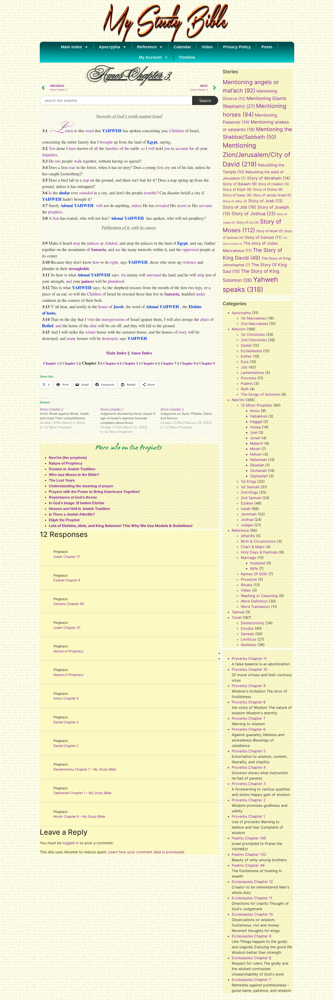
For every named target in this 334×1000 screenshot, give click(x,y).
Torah (237, 617)
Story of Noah (269, 231)
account (181, 148)
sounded (86, 192)
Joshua (247, 519)
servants (205, 205)
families (112, 148)
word (89, 130)
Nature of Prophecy (65, 463)
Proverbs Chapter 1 (248, 816)
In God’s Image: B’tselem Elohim (76, 503)
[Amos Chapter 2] (70, 418)
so (143, 148)
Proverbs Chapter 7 (248, 718)
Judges (247, 525)
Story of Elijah (237, 189)
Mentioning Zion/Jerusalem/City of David (256, 154)
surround (153, 275)
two (58, 161)
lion (160, 167)
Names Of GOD (254, 574)
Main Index (71, 47)
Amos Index (141, 353)
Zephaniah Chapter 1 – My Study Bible (82, 793)
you (166, 148)
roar (72, 167)
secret (182, 205)
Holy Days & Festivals (259, 552)
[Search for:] (116, 100)
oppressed (190, 249)
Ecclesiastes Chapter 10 (252, 914)
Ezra (245, 361)
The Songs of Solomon (260, 394)
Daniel (246, 345)
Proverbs (248, 378)
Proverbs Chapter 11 (249, 658)
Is (50, 192)
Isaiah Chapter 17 (66, 557)
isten (69, 130)
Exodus (247, 628)
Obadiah (257, 465)
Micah (255, 448)
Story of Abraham (268, 178)
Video (207, 47)
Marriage (248, 557)
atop (76, 243)
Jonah (255, 438)
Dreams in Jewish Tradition (72, 469)
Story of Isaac (237, 195)
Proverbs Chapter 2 (249, 800)
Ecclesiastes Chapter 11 (252, 898)
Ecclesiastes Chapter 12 (252, 881)
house (103, 306)
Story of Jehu (235, 201)
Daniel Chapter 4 (66, 722)
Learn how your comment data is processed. (146, 852)
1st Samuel (250, 487)
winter (90, 332)
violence (189, 262)
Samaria (98, 249)
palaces (93, 243)
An (123, 275)
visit (90, 319)
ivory (183, 332)
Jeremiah (249, 514)
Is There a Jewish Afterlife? (72, 514)
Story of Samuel (263, 237)
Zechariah (258, 470)
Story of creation (273, 184)
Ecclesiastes (251, 351)
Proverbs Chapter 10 (249, 669)
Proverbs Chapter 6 (249, 729)
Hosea (255, 427)
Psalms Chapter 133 (249, 854)
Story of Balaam (240, 184)
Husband (257, 563)
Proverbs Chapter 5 (249, 751)
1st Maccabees (253, 318)
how (96, 262)
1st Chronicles (253, 334)
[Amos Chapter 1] (190, 418)
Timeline (187, 57)
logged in (70, 843)
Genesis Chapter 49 (68, 604)
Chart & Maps (252, 546)
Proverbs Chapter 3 (249, 783)
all (96, 148)
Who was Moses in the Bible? (74, 475)
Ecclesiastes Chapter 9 (251, 936)
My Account (150, 57)
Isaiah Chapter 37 (66, 627)
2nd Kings (249, 492)
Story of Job (239, 207)
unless (137, 205)
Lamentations (252, 372)
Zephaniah (259, 476)
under (200, 294)
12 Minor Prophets (256, 405)
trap (86, 180)
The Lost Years (62, 480)
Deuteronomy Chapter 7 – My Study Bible (84, 769)
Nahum (256, 454)
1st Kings (248, 481)
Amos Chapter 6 (66, 698)
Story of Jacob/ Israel (272, 195)
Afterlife (248, 536)
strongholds (79, 268)
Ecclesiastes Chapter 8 (251, 958)
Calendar (182, 47)
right (114, 262)
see (117, 249)
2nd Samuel (251, 497)
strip (200, 275)
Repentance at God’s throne (73, 497)
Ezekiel (247, 503)
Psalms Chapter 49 (248, 865)
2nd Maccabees (254, 323)
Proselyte (249, 579)
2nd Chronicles (254, 340)
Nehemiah (258, 459)
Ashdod (111, 243)
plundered (116, 281)
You (52, 148)
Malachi (256, 443)
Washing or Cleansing (259, 595)
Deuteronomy (252, 623)
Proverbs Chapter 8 (249, 702)
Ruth (245, 389)
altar (93, 325)
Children (176, 130)
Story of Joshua (254, 213)
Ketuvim (238, 329)
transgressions (113, 319)
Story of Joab (265, 200)
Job (244, 367)
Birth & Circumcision (258, 541)
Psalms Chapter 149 (249, 838)
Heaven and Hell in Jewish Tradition (79, 509)
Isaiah (246, 508)
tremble (150, 192)
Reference (147, 47)
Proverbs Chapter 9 (249, 685)
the (126, 148)
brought (106, 142)
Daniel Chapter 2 (66, 746)
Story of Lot (247, 222)
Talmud (238, 612)
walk (78, 161)
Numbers (248, 644)
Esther (246, 356)
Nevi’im (238, 400)
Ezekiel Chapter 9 (66, 580)
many (71, 338)
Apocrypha (109, 47)
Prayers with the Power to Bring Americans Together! (94, 492)
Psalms (247, 383)
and (69, 281)
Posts (266, 47)
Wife (254, 568)
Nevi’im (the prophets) (68, 458)
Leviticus (248, 639)
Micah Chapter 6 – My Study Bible (79, 816)
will (151, 148)
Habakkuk (258, 416)
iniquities (49, 154)
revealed (162, 205)
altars (204, 319)
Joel (253, 432)
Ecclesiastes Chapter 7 (251, 979)
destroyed (109, 338)
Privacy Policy (237, 47)
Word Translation (255, 606)
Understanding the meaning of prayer (81, 486)
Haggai (256, 421)
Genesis (247, 634)
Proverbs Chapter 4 (249, 767)
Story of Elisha (268, 189)
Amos (255, 410)
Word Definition (254, 601)
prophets (55, 212)
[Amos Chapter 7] (130, 420)
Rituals (246, 585)
